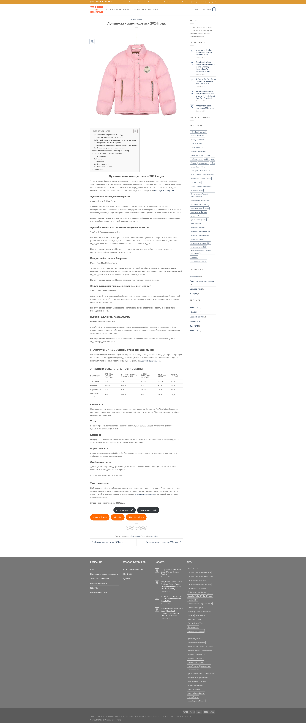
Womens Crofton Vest (195, 623)
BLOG (144, 10)
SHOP (112, 10)
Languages (210, 2)
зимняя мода (205, 666)
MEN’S (118, 10)
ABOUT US (136, 10)
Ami (212, 159)
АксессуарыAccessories (133, 569)
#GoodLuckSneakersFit (198, 132)
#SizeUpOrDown (196, 144)
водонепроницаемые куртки (200, 200)
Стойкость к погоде (104, 167)
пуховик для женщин (195, 685)
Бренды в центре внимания (202, 281)
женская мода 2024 (206, 646)
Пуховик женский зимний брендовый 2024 (199, 195)
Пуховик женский (197, 190)
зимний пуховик (193, 666)
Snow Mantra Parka (194, 619)
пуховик (204, 681)
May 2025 (194, 312)
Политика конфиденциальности (193, 2)
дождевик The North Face (199, 216)
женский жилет (207, 650)
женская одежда (193, 650)
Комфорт (100, 161)
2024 (208, 155)
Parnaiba (191, 615)
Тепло (99, 159)
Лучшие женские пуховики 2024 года (108, 134)
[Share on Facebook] (128, 528)
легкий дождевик (197, 239)
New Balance (195, 178)
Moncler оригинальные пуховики (199, 611)
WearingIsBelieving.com (164, 190)
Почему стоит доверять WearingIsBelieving (111, 151)
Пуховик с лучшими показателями (110, 148)
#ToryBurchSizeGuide (198, 151)
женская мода (193, 646)
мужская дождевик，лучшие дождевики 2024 (201, 252)
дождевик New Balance (199, 212)
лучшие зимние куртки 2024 (200, 243)
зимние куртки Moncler (196, 662)
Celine (212, 163)
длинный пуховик (194, 639)
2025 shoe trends (196, 159)
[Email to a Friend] (137, 528)
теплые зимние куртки (198, 261)
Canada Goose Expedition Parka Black (200, 577)
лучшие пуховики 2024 (199, 247)
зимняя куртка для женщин (200, 231)
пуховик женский (148, 510)
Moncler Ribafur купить (195, 608)
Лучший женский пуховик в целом (110, 137)
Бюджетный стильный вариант (109, 143)
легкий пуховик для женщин (198, 678)
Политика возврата (154, 2)
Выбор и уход (136, 20)
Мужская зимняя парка (196, 631)
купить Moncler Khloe (195, 674)
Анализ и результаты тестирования (107, 153)
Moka (203, 596)
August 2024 (195, 321)
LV (210, 171)
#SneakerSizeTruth (197, 147)
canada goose (203, 163)
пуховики (194, 257)
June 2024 (194, 330)
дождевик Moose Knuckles (200, 208)
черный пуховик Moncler (196, 701)
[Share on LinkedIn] (145, 528)
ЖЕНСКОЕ (127, 574)
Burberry (194, 163)
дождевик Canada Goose (199, 204)
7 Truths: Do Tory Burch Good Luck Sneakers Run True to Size (206, 81)
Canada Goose (100, 517)
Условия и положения (171, 2)
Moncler (118, 517)
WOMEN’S (127, 10)
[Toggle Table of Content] (134, 131)
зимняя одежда (193, 670)
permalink (154, 536)
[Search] (107, 9)
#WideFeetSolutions (197, 155)
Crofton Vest (192, 592)
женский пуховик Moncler (196, 654)
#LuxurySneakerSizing (198, 140)
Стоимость (101, 156)
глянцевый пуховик (194, 635)
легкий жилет (209, 674)
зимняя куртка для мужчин (200, 235)
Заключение (98, 169)
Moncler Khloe (192, 600)
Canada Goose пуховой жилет (198, 588)
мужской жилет (193, 681)
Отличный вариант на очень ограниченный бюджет (117, 145)
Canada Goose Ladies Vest (197, 580)
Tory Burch (194, 276)
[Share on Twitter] (132, 528)
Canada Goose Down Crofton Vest (199, 573)
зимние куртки (196, 224)
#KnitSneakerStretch (197, 136)
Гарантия (141, 2)
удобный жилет (193, 697)
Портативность (103, 164)
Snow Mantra (200, 615)
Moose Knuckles (208, 175)
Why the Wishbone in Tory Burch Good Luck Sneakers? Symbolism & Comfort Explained (205, 94)
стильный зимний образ (196, 693)
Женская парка (193, 627)
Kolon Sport (194, 171)
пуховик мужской (124, 510)
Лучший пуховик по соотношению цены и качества (116, 140)
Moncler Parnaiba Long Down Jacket (200, 604)
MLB (192, 175)
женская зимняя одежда (196, 643)
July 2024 (194, 326)
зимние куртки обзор (198, 227)
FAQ (150, 10)
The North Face (136, 517)
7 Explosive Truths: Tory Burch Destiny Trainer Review (204, 52)
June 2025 (194, 307)
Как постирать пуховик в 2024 (201, 186)
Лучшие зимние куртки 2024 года (108, 542)
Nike (203, 178)
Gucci (203, 167)
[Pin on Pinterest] (141, 528)
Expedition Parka (193, 596)
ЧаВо (92, 569)
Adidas (206, 159)
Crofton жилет (203, 592)
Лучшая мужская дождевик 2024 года (162, 542)
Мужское (126, 578)
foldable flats (195, 167)
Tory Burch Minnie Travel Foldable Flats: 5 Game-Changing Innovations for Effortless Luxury (205, 66)
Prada (209, 178)
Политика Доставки (129, 2)
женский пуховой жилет (196, 658)
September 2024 (197, 317)
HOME (155, 10)
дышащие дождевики (198, 220)
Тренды (193, 293)
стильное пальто (194, 689)
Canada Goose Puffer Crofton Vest (199, 584)
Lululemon (203, 171)
